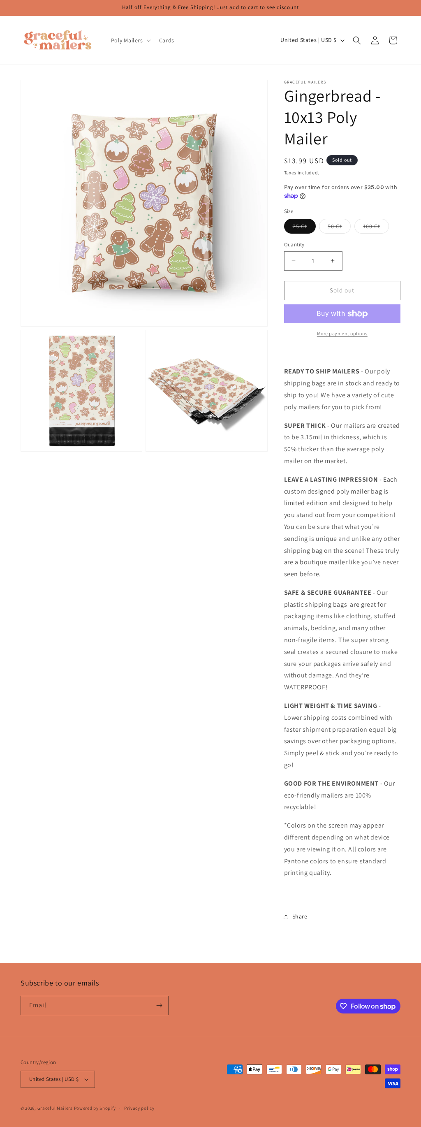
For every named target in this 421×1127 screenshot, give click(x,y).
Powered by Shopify (95, 1108)
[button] (130, 40)
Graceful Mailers (55, 1108)
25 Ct (304, 228)
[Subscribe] (159, 1005)
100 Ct (376, 228)
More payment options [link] (342, 333)
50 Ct (339, 228)
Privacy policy (139, 1108)
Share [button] (300, 916)
